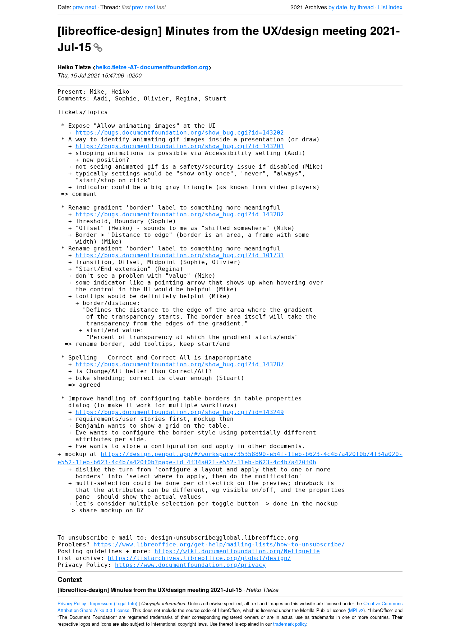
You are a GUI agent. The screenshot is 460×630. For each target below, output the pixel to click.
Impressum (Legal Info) (113, 603)
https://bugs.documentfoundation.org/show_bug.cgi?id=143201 (179, 146)
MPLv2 (356, 610)
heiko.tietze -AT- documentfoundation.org (152, 67)
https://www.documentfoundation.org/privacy (190, 564)
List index (390, 7)
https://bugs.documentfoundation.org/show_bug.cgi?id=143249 (179, 412)
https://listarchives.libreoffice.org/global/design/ (199, 558)
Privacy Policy (72, 603)
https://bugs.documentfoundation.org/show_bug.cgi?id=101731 (179, 255)
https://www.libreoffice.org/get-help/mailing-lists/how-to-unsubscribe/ (219, 544)
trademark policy (289, 623)
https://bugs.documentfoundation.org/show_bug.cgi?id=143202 (179, 132)
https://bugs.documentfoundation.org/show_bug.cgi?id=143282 (179, 214)
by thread (362, 7)
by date (337, 7)
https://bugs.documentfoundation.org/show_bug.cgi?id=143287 (179, 364)
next (90, 7)
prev (78, 7)
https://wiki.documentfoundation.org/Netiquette (237, 551)
